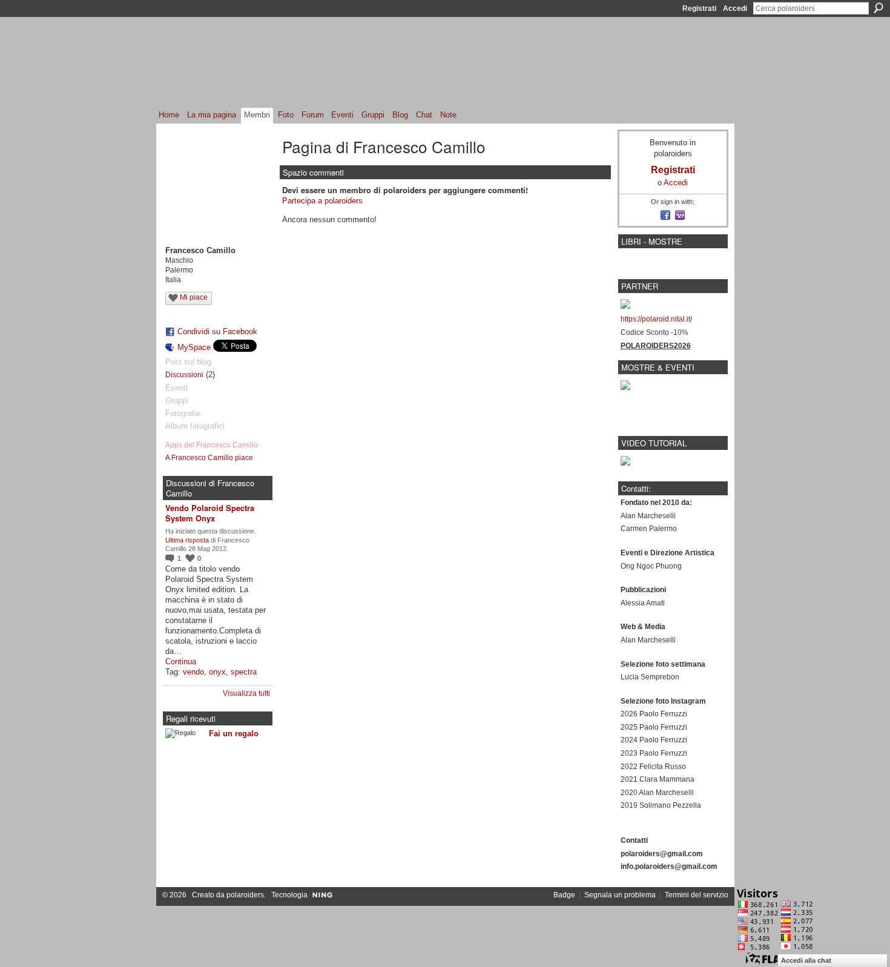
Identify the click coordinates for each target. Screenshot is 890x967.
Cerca (878, 7)
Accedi (735, 8)
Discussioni (184, 375)
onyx (217, 671)
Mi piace (194, 297)
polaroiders (245, 895)
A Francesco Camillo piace (209, 458)
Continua (180, 661)
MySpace (194, 347)
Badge (564, 895)
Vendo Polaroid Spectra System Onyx (209, 513)
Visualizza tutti (246, 693)
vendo (193, 671)
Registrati (699, 8)
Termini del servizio (696, 895)
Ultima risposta (187, 540)
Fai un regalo (234, 733)
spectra (244, 671)
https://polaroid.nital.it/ (656, 319)
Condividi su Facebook (217, 331)
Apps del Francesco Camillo (211, 445)
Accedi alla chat (806, 960)
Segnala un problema (620, 895)
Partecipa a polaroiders (322, 200)
